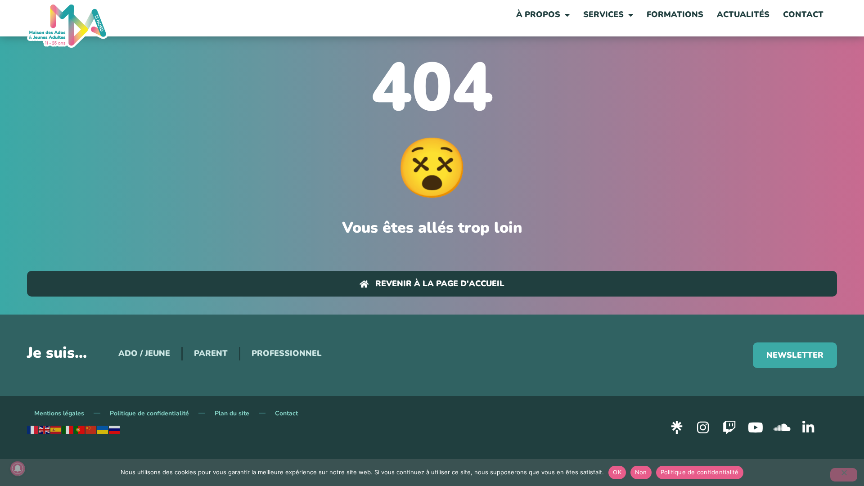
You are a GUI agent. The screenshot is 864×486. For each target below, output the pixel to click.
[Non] (843, 475)
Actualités (743, 14)
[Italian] (68, 429)
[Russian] (115, 429)
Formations (675, 14)
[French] (33, 429)
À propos (538, 14)
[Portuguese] (80, 429)
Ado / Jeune (144, 353)
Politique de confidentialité (149, 413)
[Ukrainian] (103, 429)
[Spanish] (56, 429)
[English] (44, 429)
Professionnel (287, 353)
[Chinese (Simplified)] (91, 429)
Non (641, 472)
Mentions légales (59, 413)
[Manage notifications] (17, 468)
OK (617, 472)
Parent (211, 353)
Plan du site (232, 413)
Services (603, 14)
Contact (803, 14)
